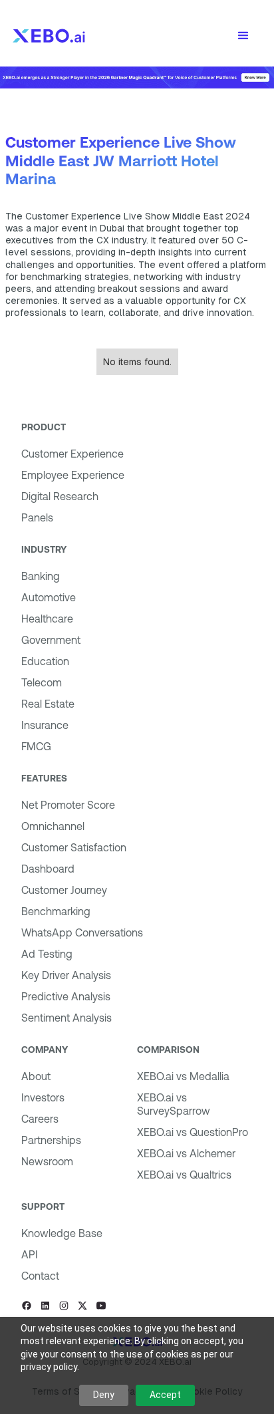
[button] (243, 36)
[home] (49, 36)
